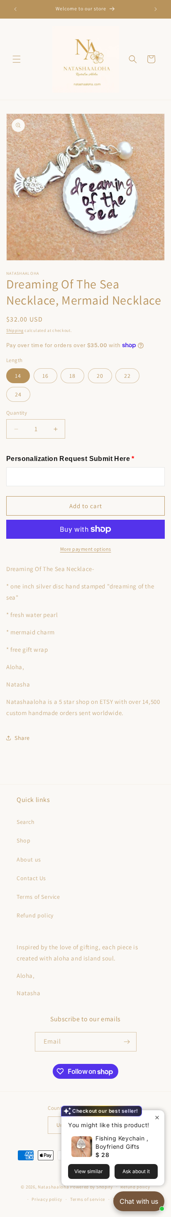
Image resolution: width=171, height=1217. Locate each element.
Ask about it (136, 1171)
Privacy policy (47, 1199)
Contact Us (31, 878)
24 (18, 394)
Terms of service (87, 1199)
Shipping (15, 330)
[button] (16, 59)
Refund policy (35, 915)
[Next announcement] (156, 9)
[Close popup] (157, 1117)
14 (18, 375)
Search (26, 822)
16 (45, 375)
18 (72, 375)
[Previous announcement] (15, 9)
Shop (23, 840)
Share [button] (22, 738)
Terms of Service (38, 896)
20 (100, 375)
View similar (88, 1171)
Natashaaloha (53, 1186)
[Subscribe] (127, 1041)
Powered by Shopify (91, 1186)
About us (29, 859)
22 (127, 375)
